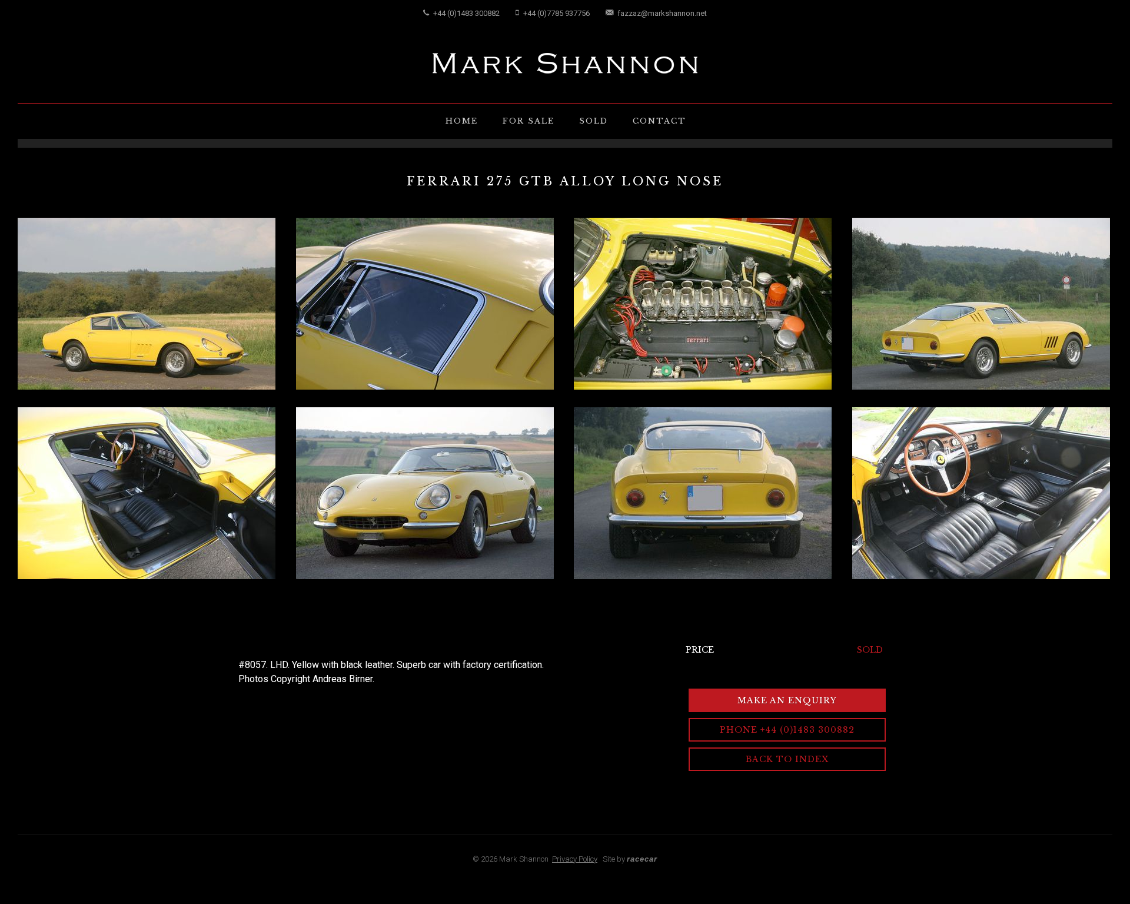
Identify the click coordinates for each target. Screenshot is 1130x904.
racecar (642, 859)
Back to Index (787, 759)
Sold (593, 121)
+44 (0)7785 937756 (555, 13)
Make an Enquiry (787, 700)
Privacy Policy (574, 859)
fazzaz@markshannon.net (661, 13)
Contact (659, 121)
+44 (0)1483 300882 (465, 13)
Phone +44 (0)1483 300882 (787, 729)
